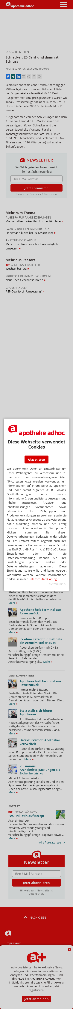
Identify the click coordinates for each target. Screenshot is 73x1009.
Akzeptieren (36, 459)
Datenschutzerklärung (42, 579)
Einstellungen (57, 584)
